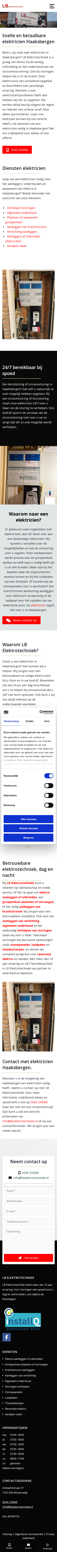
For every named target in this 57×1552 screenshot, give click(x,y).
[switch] (48, 785)
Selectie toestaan (28, 828)
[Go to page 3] (31, 846)
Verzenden (31, 1258)
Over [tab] (47, 721)
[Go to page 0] (23, 846)
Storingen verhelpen (17, 1386)
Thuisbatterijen (14, 1403)
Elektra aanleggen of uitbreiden (24, 1359)
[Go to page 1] (26, 846)
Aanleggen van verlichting (20, 1375)
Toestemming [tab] (11, 721)
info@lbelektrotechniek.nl (33, 15)
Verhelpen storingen (21, 208)
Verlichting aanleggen (22, 231)
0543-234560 (42, 23)
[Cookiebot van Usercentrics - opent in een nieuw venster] (40, 712)
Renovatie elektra (15, 1408)
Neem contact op (24, 620)
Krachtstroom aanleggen (20, 1370)
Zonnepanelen (13, 1392)
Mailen (28, 1548)
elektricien (38, 605)
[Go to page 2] (28, 846)
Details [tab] (30, 721)
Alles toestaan (28, 819)
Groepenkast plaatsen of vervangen (26, 1364)
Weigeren (28, 837)
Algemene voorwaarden (29, 1534)
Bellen (9, 1548)
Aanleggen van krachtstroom (27, 227)
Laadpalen (11, 1397)
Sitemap (7, 1534)
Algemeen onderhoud (21, 213)
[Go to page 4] (33, 846)
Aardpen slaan (17, 246)
